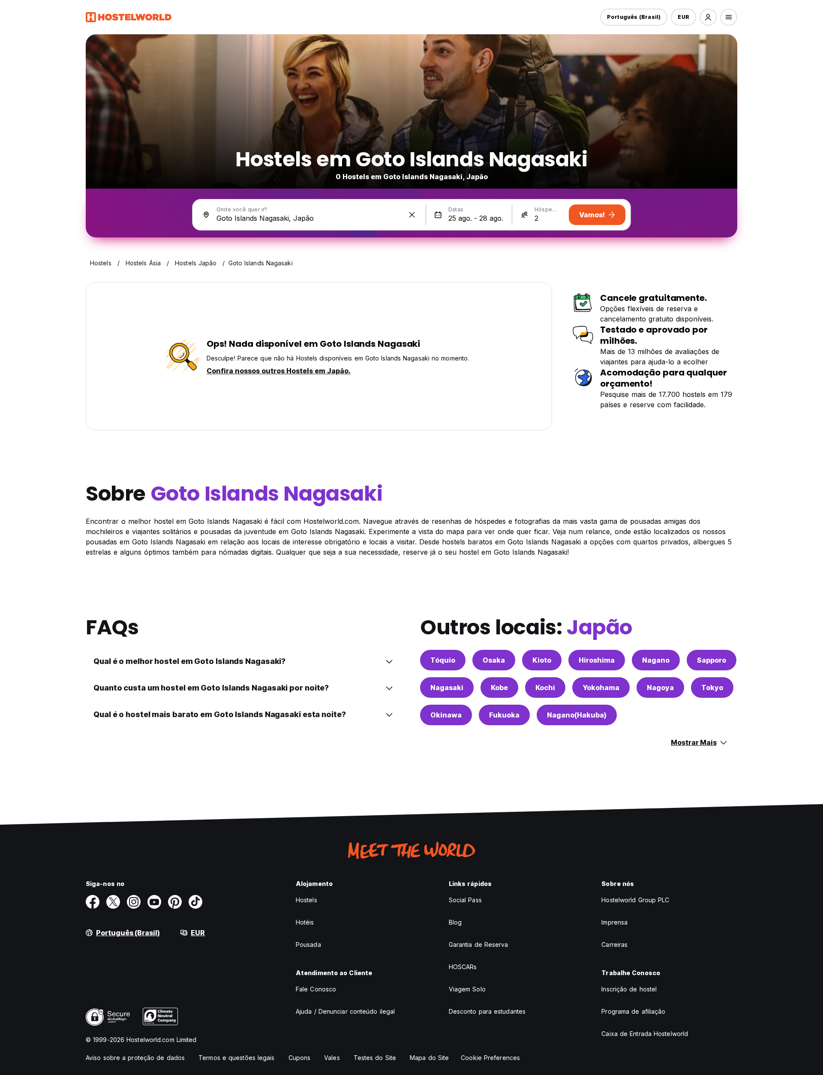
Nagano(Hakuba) (577, 715)
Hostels (306, 900)
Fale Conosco (316, 989)
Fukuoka (504, 715)
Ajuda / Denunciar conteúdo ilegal (345, 1011)
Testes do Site (375, 1057)
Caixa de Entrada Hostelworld (644, 1033)
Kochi (545, 687)
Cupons (299, 1057)
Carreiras (614, 944)
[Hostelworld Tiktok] (195, 902)
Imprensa (614, 922)
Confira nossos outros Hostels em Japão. (279, 370)
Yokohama (601, 687)
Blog (455, 922)
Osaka (494, 660)
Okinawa (446, 715)
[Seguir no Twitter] (113, 902)
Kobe (499, 687)
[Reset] (412, 214)
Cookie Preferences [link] (490, 1057)
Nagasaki (446, 687)
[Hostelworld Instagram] (134, 902)
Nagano (656, 660)
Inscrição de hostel (629, 989)
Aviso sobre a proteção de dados (135, 1057)
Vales (332, 1057)
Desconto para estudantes (487, 1011)
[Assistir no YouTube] (154, 902)
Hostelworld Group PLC (635, 900)
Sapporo (711, 660)
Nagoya (660, 687)
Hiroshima (597, 660)
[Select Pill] (708, 17)
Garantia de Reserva (478, 944)
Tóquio (442, 660)
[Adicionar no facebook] (92, 902)
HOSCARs (463, 966)
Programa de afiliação (633, 1011)
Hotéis (305, 922)
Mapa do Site (429, 1057)
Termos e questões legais (236, 1057)
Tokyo (712, 687)
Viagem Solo (467, 989)
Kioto (541, 660)
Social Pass (465, 900)
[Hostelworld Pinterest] (175, 902)
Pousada (308, 944)
